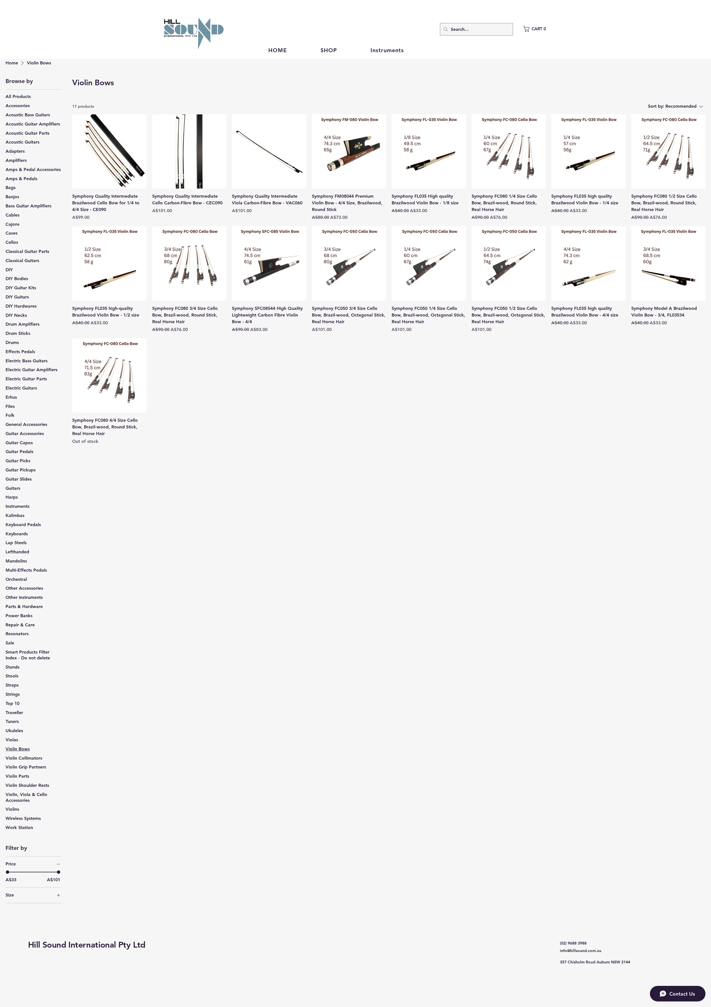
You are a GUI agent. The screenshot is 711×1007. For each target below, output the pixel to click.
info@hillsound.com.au (580, 950)
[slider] (7, 872)
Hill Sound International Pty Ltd (87, 945)
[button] (537, 29)
